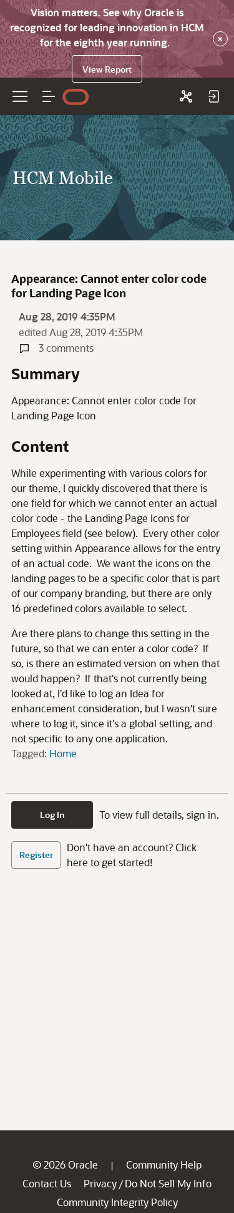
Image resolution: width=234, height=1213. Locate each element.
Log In (52, 815)
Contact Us (46, 1183)
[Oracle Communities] (185, 96)
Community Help (164, 1164)
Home (63, 753)
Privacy (100, 1183)
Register (36, 855)
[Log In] (213, 96)
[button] (48, 96)
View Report (107, 69)
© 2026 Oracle (65, 1164)
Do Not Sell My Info (168, 1183)
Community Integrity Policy (117, 1202)
